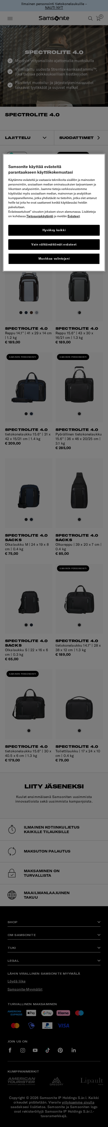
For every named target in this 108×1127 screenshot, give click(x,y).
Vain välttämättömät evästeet (54, 244)
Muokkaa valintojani (54, 259)
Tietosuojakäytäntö (39, 216)
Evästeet (74, 216)
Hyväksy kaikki (54, 230)
